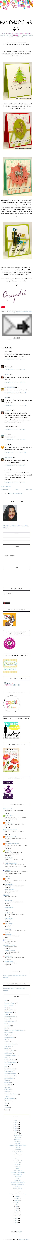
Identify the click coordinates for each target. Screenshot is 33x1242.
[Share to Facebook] (18, 338)
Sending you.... (17, 1141)
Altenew (6, 1041)
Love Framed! (18, 1143)
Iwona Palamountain (10, 863)
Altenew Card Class (10, 963)
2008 (16, 1222)
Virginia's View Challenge (11, 1094)
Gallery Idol (7, 1089)
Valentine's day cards (9, 1076)
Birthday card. (18, 1159)
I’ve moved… (8, 919)
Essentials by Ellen (9, 1051)
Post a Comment (5, 486)
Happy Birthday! (17, 1180)
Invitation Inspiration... (11, 946)
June (17, 1206)
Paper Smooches (8, 1071)
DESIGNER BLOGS (24, 1239)
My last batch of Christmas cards (18, 1172)
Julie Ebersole (9, 918)
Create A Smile (8, 1085)
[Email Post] (17, 325)
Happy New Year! (18, 1135)
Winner (6, 1096)
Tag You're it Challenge (10, 1062)
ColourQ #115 (18, 1166)
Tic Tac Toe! (17, 1186)
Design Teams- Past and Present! (16, 34)
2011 (16, 1132)
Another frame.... (17, 1139)
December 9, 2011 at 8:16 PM (15, 482)
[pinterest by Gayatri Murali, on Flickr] (6, 528)
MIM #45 (18, 1168)
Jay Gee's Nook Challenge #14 (18, 1182)
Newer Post (4, 489)
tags (5, 1039)
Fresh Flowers (18, 1190)
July (17, 1204)
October (17, 1198)
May (17, 1208)
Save (4, 306)
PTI (5, 1001)
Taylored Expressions (9, 1016)
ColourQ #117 (18, 1137)
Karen (6, 364)
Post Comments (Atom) (16, 493)
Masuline (6, 1080)
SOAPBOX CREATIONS (12, 844)
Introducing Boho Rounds (12, 936)
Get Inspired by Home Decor (18, 1160)
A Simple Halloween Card (12, 952)
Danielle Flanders (9, 945)
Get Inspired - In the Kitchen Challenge (17, 1194)
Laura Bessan (8, 940)
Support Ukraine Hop (11, 896)
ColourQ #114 (18, 1176)
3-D (5, 1023)
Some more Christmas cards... (17, 1184)
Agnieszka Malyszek (10, 837)
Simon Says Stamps (9, 1003)
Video (6, 1103)
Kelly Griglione (9, 851)
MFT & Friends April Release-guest (14, 914)
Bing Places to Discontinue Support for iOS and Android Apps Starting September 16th (16, 873)
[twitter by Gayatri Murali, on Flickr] (9, 526)
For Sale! (20, 36)
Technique (7, 1091)
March (16, 1212)
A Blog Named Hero (9, 1044)
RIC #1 (17, 1178)
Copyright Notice (16, 33)
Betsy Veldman (9, 907)
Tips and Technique (9, 1098)
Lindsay (7, 374)
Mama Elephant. (8, 1078)
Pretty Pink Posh (8, 1005)
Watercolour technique (10, 1055)
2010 (16, 1218)
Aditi (5, 1105)
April (17, 1210)
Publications (7, 1064)
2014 (16, 1126)
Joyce (6, 397)
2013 (16, 1128)
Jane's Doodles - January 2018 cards (15, 930)
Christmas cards (19, 340)
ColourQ (6, 1048)
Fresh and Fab (18, 1162)
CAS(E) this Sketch (9, 1021)
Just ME (7, 879)
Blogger (20, 1231)
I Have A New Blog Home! (12, 891)
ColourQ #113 (18, 1192)
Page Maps (7, 1107)
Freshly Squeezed (18, 1174)
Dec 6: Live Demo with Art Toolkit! (14, 885)
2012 (16, 1130)
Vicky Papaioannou (10, 809)
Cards (5, 1066)
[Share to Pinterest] (19, 338)
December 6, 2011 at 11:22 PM (15, 405)
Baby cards (7, 1087)
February (17, 1214)
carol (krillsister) (10, 387)
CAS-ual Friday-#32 (17, 1155)
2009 (16, 1220)
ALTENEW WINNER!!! (10, 925)
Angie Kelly (8, 929)
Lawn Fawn (7, 1046)
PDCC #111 (17, 1164)
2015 (16, 1124)
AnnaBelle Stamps (9, 1037)
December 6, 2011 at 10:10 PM (15, 392)
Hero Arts (7, 1019)
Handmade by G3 (16, 25)
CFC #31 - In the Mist (17, 1170)
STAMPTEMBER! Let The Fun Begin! (14, 859)
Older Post (29, 489)
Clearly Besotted (8, 1032)
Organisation (7, 1082)
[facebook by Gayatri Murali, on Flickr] (15, 526)
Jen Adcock (8, 410)
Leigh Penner (8, 457)
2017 (16, 1120)
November (16, 1196)
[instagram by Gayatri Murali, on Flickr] (21, 526)
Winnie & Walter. (8, 1010)
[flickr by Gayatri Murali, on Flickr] (27, 526)
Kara (6, 434)
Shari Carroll (8, 900)
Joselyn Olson (8, 956)
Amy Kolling (8, 823)
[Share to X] (16, 338)
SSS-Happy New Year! (11, 941)
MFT (5, 1007)
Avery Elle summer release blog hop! (15, 880)
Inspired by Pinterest (9, 1069)
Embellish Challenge (9, 1060)
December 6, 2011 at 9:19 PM (15, 359)
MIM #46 (18, 1147)
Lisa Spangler (8, 884)
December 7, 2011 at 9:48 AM (15, 439)
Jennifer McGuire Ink (11, 830)
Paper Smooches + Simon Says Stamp (15, 957)
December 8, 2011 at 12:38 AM (15, 452)
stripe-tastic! (17, 1153)
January (17, 1216)
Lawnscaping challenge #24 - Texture (18, 1145)
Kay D (6, 444)
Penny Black (7, 1026)
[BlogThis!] (15, 338)
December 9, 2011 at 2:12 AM (15, 465)
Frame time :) (18, 1149)
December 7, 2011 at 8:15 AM (15, 429)
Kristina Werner (9, 816)
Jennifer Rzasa (9, 961)
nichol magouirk (9, 889)
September (16, 1200)
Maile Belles (8, 934)
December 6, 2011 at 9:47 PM (15, 382)
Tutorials (6, 1110)
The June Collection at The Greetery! (15, 908)
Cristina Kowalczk (10, 951)
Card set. (18, 1157)
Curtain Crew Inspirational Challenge (13, 1030)
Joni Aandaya (8, 923)
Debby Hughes (9, 858)
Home (4, 33)
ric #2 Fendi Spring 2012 (17, 1151)
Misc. (5, 1057)
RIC (5, 1028)
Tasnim (7, 895)
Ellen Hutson (7, 1101)
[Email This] (13, 338)
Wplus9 (6, 1014)
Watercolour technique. (10, 1073)
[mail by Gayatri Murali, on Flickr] (5, 526)
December (16, 1133)
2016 (16, 1122)
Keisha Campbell (9, 913)
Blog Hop (7, 1035)
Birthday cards (8, 1053)
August (16, 1202)
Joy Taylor (8, 870)
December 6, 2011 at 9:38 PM (15, 369)
